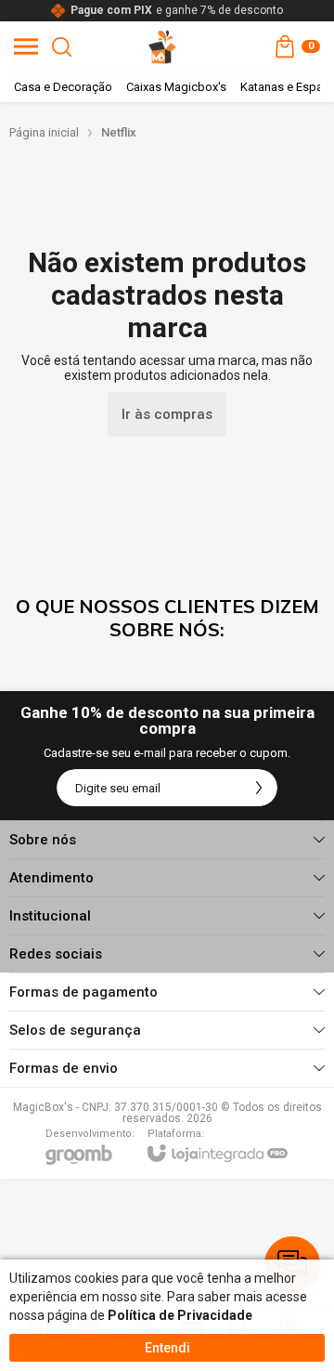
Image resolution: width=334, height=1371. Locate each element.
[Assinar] (258, 787)
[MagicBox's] (162, 46)
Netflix (118, 132)
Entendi (167, 1347)
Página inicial (44, 132)
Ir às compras (167, 414)
